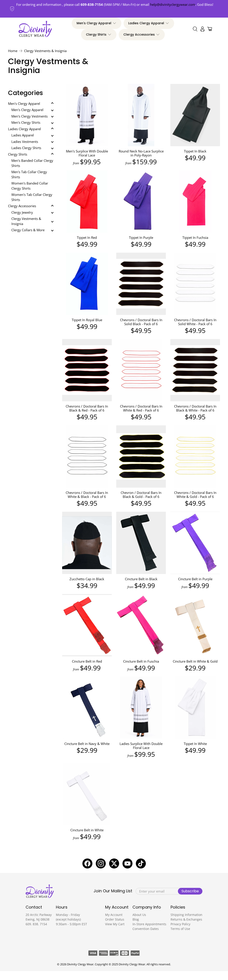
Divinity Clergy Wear (80, 964)
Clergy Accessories (139, 34)
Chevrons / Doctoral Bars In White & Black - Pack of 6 (87, 494)
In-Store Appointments (149, 924)
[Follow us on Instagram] (101, 863)
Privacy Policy (180, 924)
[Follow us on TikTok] (141, 863)
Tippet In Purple (141, 237)
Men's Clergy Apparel (94, 23)
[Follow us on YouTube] (127, 863)
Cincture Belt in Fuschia (141, 661)
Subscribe (190, 891)
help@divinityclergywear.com (172, 4)
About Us (139, 915)
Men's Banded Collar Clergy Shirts (32, 163)
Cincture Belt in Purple (195, 579)
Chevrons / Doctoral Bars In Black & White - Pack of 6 (195, 408)
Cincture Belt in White (87, 830)
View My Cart (114, 924)
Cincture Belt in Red (87, 661)
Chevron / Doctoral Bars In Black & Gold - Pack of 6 (141, 494)
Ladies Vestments (24, 141)
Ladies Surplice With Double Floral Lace (141, 745)
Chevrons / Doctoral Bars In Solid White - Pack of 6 (195, 322)
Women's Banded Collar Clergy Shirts (29, 186)
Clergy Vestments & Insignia (45, 51)
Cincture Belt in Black (141, 579)
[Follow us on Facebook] (87, 863)
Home (12, 51)
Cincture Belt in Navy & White (87, 743)
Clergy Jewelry (22, 212)
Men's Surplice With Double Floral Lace (87, 153)
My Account (113, 915)
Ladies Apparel (22, 135)
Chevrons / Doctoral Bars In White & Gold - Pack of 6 (195, 494)
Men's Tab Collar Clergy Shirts (29, 174)
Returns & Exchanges (186, 919)
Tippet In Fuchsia (195, 237)
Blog (135, 919)
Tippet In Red (87, 237)
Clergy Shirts (96, 34)
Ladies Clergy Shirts (26, 148)
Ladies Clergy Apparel (146, 23)
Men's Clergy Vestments (29, 116)
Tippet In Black (195, 151)
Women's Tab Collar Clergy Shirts (31, 197)
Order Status (114, 919)
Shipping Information (186, 915)
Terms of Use (180, 929)
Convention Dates (145, 929)
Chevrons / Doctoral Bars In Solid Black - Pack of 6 (141, 322)
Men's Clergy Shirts (25, 122)
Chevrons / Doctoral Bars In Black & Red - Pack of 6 (87, 408)
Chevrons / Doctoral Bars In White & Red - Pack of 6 (141, 408)
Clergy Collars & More (28, 230)
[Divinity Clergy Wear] (35, 29)
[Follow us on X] (114, 863)
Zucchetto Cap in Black (86, 579)
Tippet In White (195, 743)
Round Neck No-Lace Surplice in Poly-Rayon (141, 153)
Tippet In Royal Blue (87, 320)
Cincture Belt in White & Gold (195, 661)
